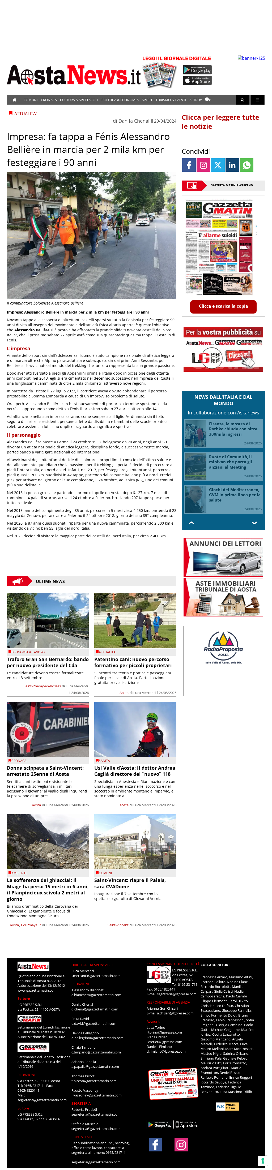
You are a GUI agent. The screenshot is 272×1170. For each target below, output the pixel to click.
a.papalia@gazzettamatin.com (95, 1066)
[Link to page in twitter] (217, 165)
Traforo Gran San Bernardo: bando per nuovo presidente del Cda (48, 662)
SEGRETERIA (81, 1103)
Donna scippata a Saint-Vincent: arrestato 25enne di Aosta (45, 771)
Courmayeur (31, 925)
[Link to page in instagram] (203, 165)
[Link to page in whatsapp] (246, 165)
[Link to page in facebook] (189, 165)
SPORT (147, 99)
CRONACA (49, 99)
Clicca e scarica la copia (223, 306)
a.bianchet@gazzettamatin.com (96, 994)
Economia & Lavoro (28, 652)
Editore (24, 998)
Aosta (124, 692)
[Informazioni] (207, 100)
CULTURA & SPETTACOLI (79, 99)
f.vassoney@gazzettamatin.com (96, 1095)
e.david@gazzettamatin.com (93, 1023)
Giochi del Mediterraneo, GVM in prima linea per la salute (235, 495)
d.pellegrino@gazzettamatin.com (97, 1037)
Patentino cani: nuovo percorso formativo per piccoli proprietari (133, 662)
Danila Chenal (134, 121)
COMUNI (31, 99)
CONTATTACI (81, 1136)
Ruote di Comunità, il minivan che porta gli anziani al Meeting (230, 462)
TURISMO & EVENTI (171, 99)
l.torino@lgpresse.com (164, 1032)
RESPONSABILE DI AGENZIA (168, 1002)
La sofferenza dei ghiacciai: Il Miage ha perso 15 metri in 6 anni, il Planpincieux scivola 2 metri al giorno (48, 889)
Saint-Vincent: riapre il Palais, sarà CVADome (130, 883)
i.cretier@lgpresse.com (164, 1041)
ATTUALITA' (107, 652)
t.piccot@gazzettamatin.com (94, 1080)
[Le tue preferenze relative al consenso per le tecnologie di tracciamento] (263, 1161)
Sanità (104, 760)
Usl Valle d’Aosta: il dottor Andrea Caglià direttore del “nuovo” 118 (134, 771)
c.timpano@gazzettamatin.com (96, 1052)
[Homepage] (14, 100)
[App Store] (197, 80)
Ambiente (19, 873)
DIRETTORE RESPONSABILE (92, 964)
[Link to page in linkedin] (232, 165)
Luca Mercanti (77, 686)
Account (153, 1021)
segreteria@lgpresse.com (177, 994)
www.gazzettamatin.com (37, 990)
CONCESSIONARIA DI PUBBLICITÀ (173, 964)
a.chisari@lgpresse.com (175, 1013)
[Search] (242, 100)
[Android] (197, 69)
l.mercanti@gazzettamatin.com (96, 975)
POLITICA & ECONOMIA (120, 99)
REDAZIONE (27, 1074)
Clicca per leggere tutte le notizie (220, 122)
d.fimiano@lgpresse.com (166, 1051)
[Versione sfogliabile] (160, 71)
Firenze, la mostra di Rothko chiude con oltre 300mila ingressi (233, 429)
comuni (105, 873)
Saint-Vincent (118, 925)
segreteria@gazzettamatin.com (42, 1100)
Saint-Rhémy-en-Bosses (42, 686)
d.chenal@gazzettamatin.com (94, 1009)
